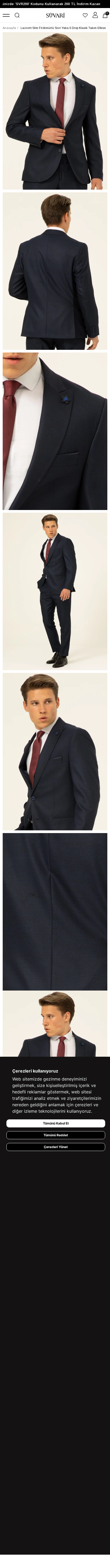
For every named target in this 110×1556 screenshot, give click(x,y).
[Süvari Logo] (55, 15)
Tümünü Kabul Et (56, 1123)
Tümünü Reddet (56, 1135)
